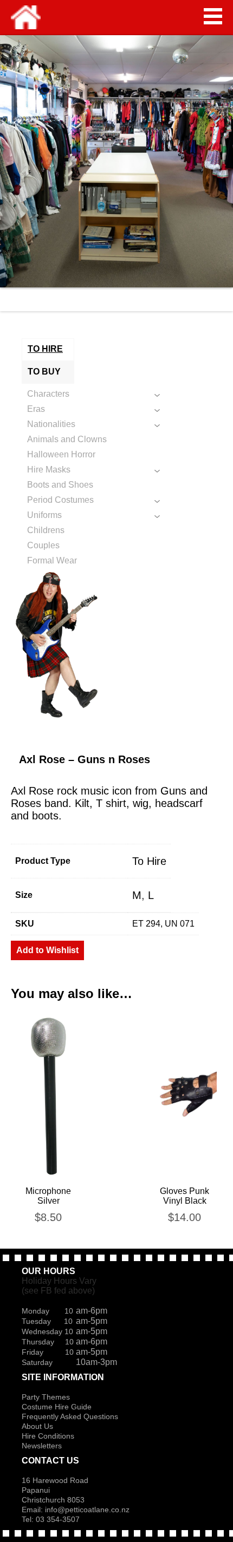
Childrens (45, 530)
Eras (36, 409)
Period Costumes (60, 499)
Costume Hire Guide (57, 1406)
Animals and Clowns (67, 439)
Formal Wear (52, 560)
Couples (43, 545)
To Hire (149, 861)
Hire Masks (48, 469)
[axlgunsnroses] (116, 647)
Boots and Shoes (60, 484)
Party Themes (46, 1397)
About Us (37, 1426)
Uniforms (44, 515)
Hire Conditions (48, 1436)
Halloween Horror (61, 454)
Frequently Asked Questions (70, 1416)
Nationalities (51, 424)
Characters (48, 393)
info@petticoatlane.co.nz (88, 1509)
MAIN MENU (213, 16)
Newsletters (42, 1445)
